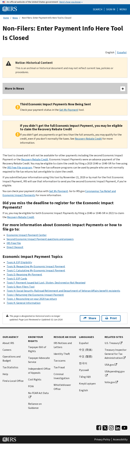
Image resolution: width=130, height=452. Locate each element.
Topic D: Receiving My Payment (24, 274)
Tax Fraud (59, 367)
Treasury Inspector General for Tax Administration (115, 354)
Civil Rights (34, 379)
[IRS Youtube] (124, 427)
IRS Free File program (19, 167)
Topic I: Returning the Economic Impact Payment (35, 295)
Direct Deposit (15, 247)
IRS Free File (14, 243)
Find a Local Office (13, 381)
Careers (7, 350)
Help (5, 374)
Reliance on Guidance (35, 406)
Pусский (84, 370)
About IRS (8, 343)
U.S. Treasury (112, 343)
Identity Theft (62, 354)
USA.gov (109, 364)
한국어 (83, 363)
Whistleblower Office (62, 387)
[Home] (9, 8)
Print (113, 318)
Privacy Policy (102, 439)
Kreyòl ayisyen (87, 383)
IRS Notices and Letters (63, 345)
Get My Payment (68, 110)
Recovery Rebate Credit (88, 138)
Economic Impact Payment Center (27, 235)
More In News (14, 88)
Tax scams (60, 360)
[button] (110, 9)
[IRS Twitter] (105, 427)
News (15, 17)
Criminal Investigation (61, 376)
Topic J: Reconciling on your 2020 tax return (32, 299)
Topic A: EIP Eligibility (19, 262)
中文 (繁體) (85, 356)
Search (97, 9)
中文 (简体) (85, 350)
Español (122, 52)
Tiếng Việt (85, 377)
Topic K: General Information (23, 303)
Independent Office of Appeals (39, 371)
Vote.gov (110, 382)
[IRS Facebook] (98, 427)
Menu (123, 9)
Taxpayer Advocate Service (39, 360)
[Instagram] (111, 427)
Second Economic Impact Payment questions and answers (40, 239)
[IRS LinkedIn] (117, 427)
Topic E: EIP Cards (17, 278)
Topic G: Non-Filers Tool (21, 286)
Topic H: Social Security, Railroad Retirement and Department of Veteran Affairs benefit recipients (63, 291)
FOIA (31, 386)
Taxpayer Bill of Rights (37, 349)
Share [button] (92, 318)
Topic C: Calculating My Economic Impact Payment (36, 270)
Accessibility (120, 439)
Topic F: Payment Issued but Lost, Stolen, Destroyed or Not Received (46, 282)
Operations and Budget (11, 358)
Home (6, 17)
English (109, 52)
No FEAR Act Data (38, 393)
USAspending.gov (115, 371)
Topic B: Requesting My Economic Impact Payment (36, 266)
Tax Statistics (10, 367)
